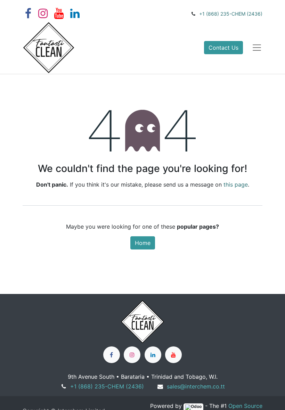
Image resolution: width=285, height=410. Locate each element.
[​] (111, 354)
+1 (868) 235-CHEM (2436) (230, 14)
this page (235, 184)
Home (142, 242)
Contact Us (223, 47)
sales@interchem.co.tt (196, 386)
